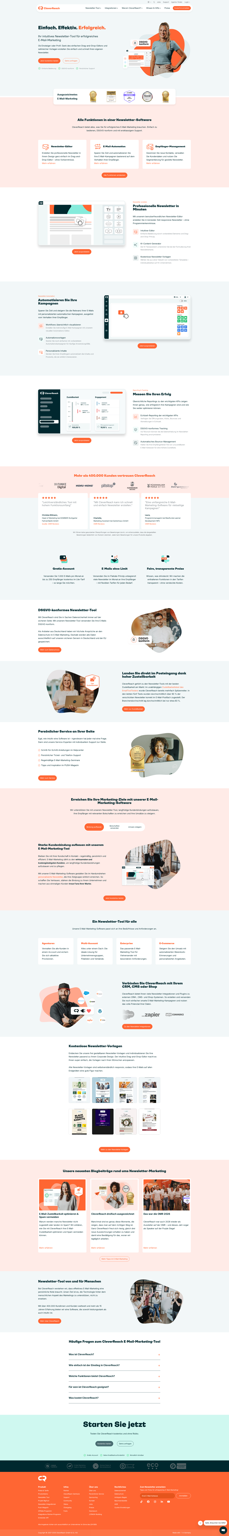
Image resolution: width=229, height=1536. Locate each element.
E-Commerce (166, 943)
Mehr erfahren (48, 163)
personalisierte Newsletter (50, 877)
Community (68, 1501)
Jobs (159, 2)
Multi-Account (89, 943)
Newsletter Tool (43, 1497)
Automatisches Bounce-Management (158, 441)
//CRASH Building (95, 1514)
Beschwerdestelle (120, 1501)
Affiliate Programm (45, 1511)
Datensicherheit (120, 1490)
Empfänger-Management (170, 146)
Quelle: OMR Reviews (50, 524)
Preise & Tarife (43, 1490)
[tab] (114, 827)
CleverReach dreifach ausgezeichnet (112, 1213)
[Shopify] (163, 1014)
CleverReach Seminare (72, 1494)
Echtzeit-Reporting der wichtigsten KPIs (159, 415)
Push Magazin (43, 1507)
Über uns (92, 1490)
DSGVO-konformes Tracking (154, 428)
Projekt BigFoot (43, 1501)
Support (166, 2)
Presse (91, 1507)
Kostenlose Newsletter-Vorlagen (156, 257)
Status (66, 1504)
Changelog (67, 1507)
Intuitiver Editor (148, 230)
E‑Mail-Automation (114, 146)
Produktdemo (43, 1494)
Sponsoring (93, 1497)
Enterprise (126, 943)
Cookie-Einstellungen (122, 1507)
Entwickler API (43, 1518)
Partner (66, 1490)
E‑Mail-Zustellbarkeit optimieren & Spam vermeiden (58, 1215)
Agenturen (48, 943)
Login (187, 2)
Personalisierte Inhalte (56, 351)
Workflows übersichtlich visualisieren (63, 325)
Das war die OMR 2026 (156, 1213)
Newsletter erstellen (140, 202)
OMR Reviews (99, 524)
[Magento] (187, 1014)
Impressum (93, 1511)
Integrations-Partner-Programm (49, 1514)
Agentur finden (176, 2)
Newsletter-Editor (62, 146)
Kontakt (92, 1501)
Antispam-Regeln (120, 1497)
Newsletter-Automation (46, 296)
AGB (116, 1504)
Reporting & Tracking (140, 390)
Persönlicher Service (96, 1494)
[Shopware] (139, 1014)
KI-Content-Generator (151, 243)
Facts (66, 1511)
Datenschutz (119, 1494)
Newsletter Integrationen (47, 1504)
